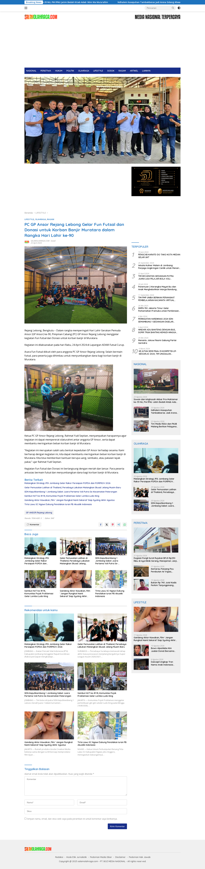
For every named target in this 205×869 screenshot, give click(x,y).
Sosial (53, 241)
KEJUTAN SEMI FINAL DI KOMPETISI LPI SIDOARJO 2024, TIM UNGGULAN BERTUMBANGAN (157, 352)
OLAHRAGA (83, 70)
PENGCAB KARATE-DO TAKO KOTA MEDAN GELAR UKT (159, 256)
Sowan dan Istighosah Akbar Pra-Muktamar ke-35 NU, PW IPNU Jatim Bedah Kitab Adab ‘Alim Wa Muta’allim (156, 400)
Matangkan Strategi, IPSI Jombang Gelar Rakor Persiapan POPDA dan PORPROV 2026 (67, 483)
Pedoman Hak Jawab (140, 857)
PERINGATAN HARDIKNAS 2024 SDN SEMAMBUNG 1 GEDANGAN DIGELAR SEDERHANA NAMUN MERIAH (155, 320)
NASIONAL (31, 70)
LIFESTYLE (98, 70)
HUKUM (58, 70)
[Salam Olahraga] (40, 16)
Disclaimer (120, 857)
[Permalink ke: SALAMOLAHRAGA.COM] (26, 241)
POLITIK (70, 70)
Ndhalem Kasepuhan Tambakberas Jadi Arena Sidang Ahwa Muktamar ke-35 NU (115, 2)
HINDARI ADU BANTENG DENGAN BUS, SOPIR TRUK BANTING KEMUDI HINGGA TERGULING (157, 331)
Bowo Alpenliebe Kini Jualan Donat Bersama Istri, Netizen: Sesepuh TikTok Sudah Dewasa (162, 649)
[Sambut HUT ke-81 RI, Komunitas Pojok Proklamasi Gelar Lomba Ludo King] (40, 579)
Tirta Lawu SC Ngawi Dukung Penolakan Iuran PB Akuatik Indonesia (58, 504)
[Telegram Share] (118, 524)
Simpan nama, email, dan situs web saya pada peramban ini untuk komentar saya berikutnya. (72, 818)
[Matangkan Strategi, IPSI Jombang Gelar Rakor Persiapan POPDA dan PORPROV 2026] (40, 546)
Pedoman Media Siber (101, 857)
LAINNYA (146, 70)
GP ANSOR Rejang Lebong (39, 512)
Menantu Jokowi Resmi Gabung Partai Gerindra (157, 341)
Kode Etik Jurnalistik (76, 857)
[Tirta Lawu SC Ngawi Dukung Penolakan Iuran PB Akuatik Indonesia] (111, 579)
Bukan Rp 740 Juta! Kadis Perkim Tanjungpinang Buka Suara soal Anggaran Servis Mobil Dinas (164, 584)
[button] (173, 7)
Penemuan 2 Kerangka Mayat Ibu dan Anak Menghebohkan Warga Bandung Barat (157, 288)
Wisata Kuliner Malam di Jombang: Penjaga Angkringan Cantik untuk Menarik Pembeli (159, 266)
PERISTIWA (46, 70)
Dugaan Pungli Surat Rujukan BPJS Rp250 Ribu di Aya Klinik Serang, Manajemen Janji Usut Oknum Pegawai (155, 559)
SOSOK (110, 70)
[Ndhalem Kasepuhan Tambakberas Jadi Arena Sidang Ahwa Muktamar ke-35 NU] (141, 412)
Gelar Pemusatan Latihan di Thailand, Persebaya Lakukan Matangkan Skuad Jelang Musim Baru (72, 487)
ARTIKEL (134, 70)
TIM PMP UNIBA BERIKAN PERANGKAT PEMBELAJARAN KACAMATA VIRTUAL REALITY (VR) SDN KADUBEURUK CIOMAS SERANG (158, 299)
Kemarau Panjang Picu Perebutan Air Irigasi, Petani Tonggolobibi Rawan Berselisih (162, 570)
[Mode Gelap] (179, 8)
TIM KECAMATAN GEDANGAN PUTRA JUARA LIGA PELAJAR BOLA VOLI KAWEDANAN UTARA (156, 277)
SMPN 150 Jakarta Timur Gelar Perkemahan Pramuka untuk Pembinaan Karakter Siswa (158, 309)
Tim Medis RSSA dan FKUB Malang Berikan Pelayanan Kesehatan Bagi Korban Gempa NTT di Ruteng (164, 425)
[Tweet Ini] (106, 524)
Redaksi (59, 857)
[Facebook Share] (100, 524)
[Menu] (26, 8)
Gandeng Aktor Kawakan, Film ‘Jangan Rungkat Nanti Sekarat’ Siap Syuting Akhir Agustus (69, 500)
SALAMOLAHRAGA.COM (40, 241)
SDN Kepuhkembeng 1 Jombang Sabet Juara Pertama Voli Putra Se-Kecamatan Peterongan (70, 491)
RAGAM (122, 70)
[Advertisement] (102, 45)
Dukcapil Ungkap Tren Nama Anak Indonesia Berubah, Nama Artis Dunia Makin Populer (164, 663)
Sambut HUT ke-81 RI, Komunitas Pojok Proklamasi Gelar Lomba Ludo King (61, 496)
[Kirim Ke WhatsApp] (124, 524)
